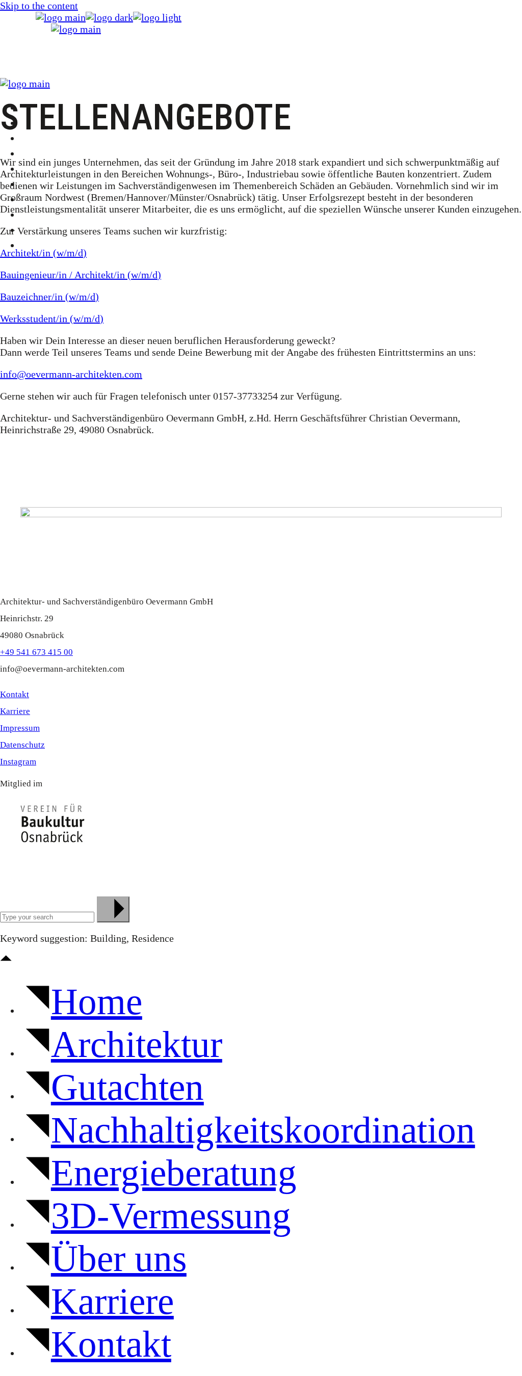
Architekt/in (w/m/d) (43, 252)
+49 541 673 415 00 (36, 652)
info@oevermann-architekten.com (71, 374)
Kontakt (14, 694)
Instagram (18, 761)
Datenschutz (22, 745)
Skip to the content (39, 5)
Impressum (20, 728)
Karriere (15, 711)
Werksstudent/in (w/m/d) (51, 318)
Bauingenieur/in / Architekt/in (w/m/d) (80, 274)
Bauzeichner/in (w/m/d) (49, 296)
